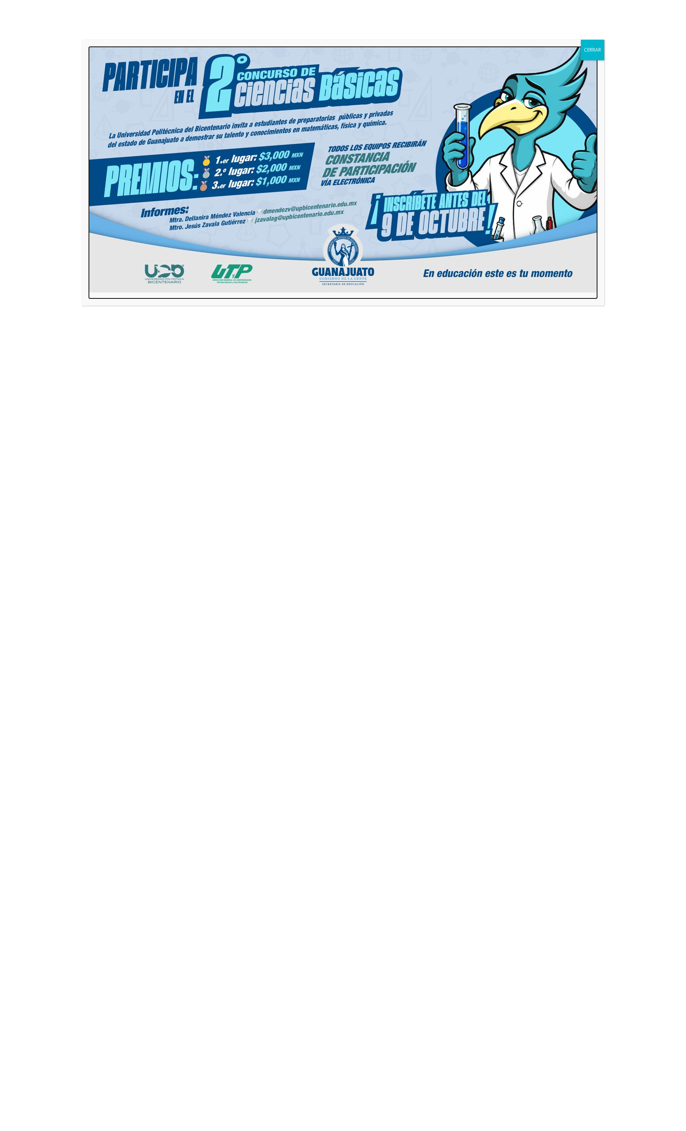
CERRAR (592, 49)
